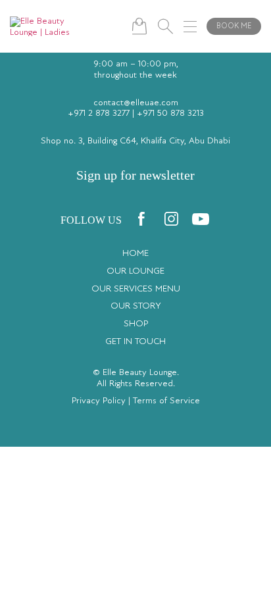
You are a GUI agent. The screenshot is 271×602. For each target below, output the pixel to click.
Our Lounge (135, 271)
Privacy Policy (99, 401)
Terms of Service (166, 401)
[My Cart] (139, 26)
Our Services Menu (135, 289)
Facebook (141, 219)
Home (135, 254)
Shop (136, 324)
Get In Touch (135, 342)
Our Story (136, 306)
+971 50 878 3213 (170, 113)
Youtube (200, 219)
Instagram (171, 219)
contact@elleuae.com (135, 103)
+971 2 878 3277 (99, 113)
